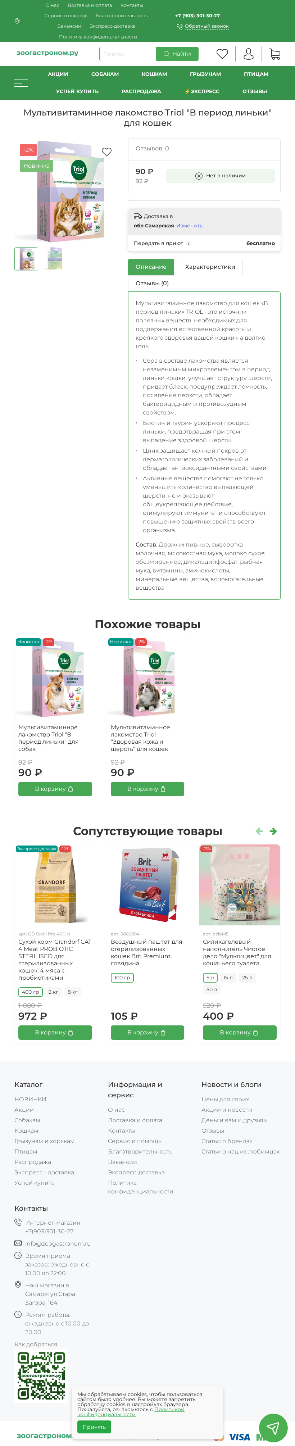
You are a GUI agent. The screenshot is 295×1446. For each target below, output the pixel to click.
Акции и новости (226, 1109)
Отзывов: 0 (152, 148)
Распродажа (32, 1162)
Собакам (105, 74)
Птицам (256, 74)
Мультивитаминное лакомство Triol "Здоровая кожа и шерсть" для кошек (140, 738)
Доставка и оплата (90, 5)
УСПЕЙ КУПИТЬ (77, 91)
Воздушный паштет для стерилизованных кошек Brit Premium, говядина (146, 952)
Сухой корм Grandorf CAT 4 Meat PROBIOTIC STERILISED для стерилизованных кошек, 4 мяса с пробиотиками (54, 959)
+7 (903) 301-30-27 (197, 15)
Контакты (132, 5)
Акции (58, 74)
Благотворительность (122, 15)
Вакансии (69, 26)
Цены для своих (225, 1099)
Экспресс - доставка (44, 1172)
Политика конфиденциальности (98, 37)
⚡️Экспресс (201, 91)
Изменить (189, 225)
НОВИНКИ (30, 1099)
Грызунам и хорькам (44, 1141)
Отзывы (254, 91)
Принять (94, 1427)
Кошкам (154, 74)
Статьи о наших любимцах (240, 1151)
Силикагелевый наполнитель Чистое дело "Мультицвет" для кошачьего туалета (237, 952)
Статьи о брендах (227, 1141)
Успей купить (34, 1182)
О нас (52, 5)
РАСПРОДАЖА (141, 91)
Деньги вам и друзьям (234, 1120)
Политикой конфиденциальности (131, 1412)
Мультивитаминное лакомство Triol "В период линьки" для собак (48, 738)
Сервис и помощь (66, 15)
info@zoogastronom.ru (58, 1243)
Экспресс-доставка (113, 26)
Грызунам (205, 74)
